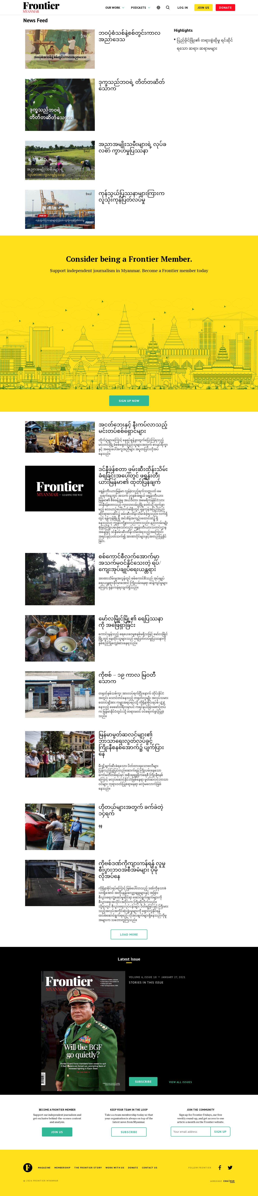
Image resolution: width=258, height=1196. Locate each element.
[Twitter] (230, 1167)
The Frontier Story (88, 1167)
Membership (62, 1167)
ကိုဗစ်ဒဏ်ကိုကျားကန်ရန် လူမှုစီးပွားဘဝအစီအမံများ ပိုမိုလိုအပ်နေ (132, 869)
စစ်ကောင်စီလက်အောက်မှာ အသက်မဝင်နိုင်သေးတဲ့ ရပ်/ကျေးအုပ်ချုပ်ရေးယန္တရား (130, 562)
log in (183, 7)
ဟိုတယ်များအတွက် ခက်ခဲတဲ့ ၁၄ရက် (131, 810)
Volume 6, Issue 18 (143, 977)
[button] (225, 1181)
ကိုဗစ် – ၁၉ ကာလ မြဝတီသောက (127, 677)
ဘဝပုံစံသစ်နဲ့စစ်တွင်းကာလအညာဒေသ (130, 35)
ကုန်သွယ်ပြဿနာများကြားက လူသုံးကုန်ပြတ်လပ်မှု (132, 196)
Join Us (203, 7)
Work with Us (115, 1167)
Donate (225, 7)
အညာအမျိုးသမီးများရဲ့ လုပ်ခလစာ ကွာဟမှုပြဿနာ (132, 147)
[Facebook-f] (220, 1167)
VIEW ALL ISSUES (180, 1082)
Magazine (44, 1167)
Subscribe (129, 1132)
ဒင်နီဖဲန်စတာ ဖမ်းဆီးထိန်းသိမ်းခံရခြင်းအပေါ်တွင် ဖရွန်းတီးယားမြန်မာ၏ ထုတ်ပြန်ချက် (133, 475)
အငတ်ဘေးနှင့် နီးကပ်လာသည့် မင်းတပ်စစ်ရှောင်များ (133, 427)
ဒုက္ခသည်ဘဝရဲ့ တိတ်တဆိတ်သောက (132, 85)
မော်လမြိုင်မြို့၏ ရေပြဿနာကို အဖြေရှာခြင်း (131, 621)
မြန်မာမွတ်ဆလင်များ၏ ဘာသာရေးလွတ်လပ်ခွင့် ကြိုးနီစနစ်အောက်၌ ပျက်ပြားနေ (131, 744)
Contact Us (149, 1167)
